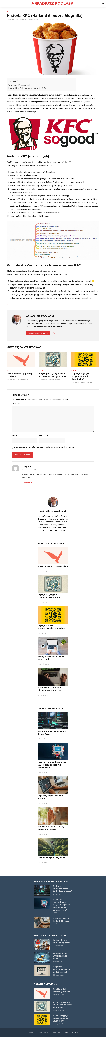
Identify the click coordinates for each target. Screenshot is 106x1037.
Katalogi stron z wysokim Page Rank (61, 956)
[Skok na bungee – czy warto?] (53, 847)
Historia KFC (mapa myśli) (20, 85)
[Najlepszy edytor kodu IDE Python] (53, 785)
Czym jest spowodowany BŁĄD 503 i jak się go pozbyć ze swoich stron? (53, 765)
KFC (8, 304)
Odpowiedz (27, 482)
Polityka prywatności (70, 1032)
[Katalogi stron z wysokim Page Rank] (42, 957)
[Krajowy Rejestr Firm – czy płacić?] (42, 944)
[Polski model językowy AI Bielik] (21, 359)
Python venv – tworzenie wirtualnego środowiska (50, 688)
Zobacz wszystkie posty (38, 333)
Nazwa (15, 435)
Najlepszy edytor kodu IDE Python (50, 797)
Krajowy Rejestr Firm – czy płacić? (61, 941)
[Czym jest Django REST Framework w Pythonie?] (53, 359)
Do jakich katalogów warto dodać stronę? (61, 969)
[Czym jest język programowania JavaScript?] (85, 359)
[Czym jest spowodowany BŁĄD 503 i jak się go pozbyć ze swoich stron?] (53, 751)
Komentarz (16, 403)
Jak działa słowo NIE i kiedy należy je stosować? (51, 828)
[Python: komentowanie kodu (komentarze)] (53, 720)
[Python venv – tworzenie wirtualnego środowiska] (53, 677)
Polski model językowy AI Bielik (19, 375)
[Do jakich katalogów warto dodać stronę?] (42, 970)
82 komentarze (58, 975)
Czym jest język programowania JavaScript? (80, 376)
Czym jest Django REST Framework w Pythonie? (52, 375)
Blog (9, 11)
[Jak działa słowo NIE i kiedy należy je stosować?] (53, 816)
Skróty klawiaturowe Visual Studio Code (51, 657)
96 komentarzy (58, 946)
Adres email (44, 435)
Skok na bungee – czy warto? (52, 858)
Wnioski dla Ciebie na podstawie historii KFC (28, 88)
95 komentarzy (58, 961)
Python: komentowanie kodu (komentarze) (52, 732)
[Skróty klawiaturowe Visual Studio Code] (53, 646)
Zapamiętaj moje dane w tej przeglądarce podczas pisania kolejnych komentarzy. (44, 447)
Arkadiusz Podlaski (53, 3)
